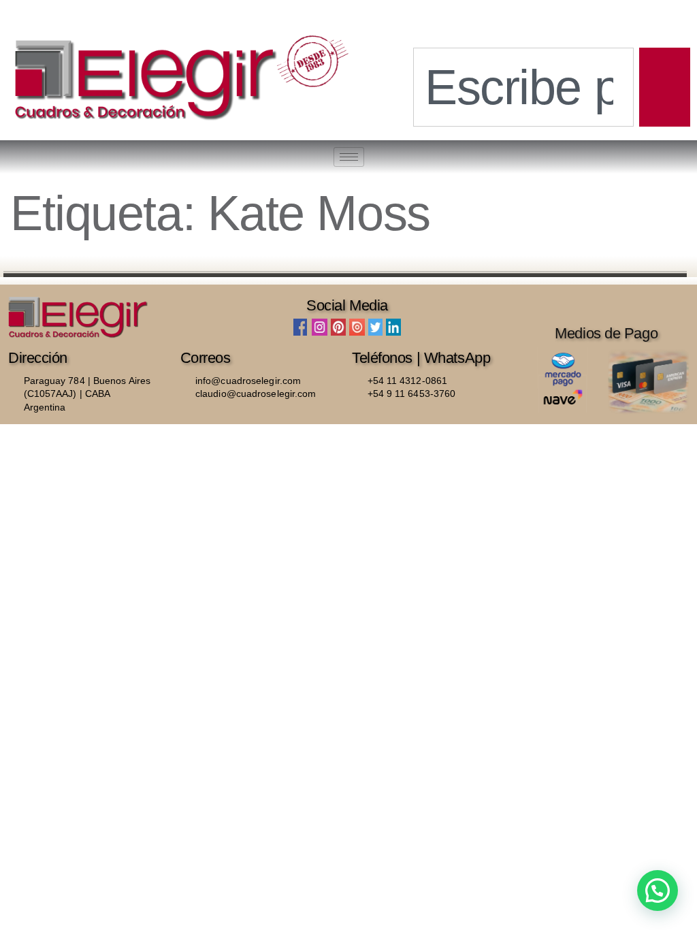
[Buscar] (664, 87)
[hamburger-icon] (349, 157)
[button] (657, 890)
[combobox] (523, 87)
